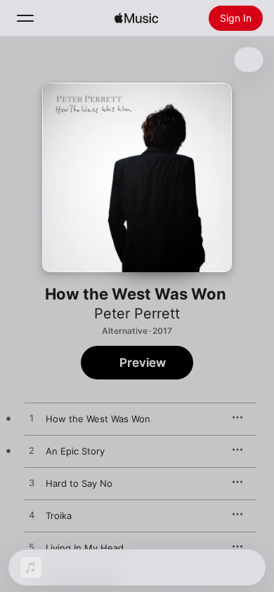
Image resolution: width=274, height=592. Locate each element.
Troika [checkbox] (59, 515)
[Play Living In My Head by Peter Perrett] (32, 547)
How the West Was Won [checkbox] (98, 418)
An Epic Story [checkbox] (75, 451)
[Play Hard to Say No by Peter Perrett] (32, 483)
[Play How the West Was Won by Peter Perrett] (32, 418)
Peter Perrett (137, 313)
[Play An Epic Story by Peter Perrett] (32, 451)
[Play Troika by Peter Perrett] (32, 515)
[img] (136, 18)
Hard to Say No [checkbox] (79, 483)
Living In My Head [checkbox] (85, 547)
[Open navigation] (25, 18)
